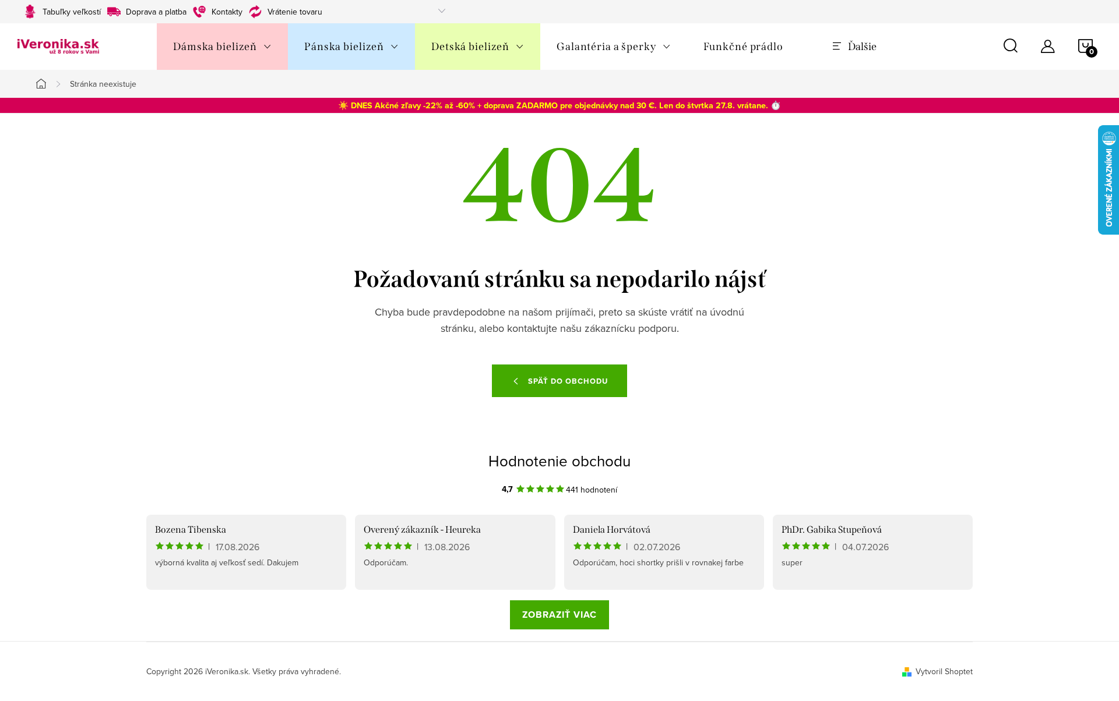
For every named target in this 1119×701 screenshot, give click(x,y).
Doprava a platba (156, 11)
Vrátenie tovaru (295, 11)
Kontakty (227, 11)
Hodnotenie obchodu (559, 460)
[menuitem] (222, 46)
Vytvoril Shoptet (944, 671)
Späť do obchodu (568, 381)
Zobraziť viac (559, 614)
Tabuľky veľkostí (72, 11)
